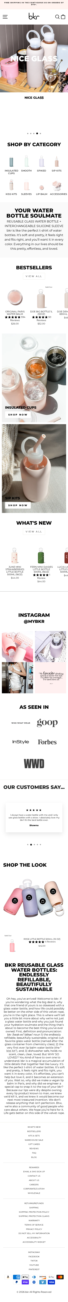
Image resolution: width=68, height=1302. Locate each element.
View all (34, 276)
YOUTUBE (34, 1265)
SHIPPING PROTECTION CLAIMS (34, 1216)
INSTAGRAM (34, 1252)
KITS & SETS (34, 1135)
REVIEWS (34, 1148)
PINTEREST (34, 1269)
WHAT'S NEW (34, 1127)
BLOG (34, 1157)
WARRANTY (34, 1220)
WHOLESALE (34, 1193)
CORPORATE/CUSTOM (34, 1189)
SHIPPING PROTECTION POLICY (34, 1212)
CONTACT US (34, 1176)
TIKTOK (34, 1261)
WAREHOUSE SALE (34, 1140)
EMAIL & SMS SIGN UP (34, 1171)
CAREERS (34, 1184)
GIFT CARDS (34, 1144)
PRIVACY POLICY (34, 1229)
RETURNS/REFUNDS (34, 1203)
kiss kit (10, 1051)
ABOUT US (34, 1180)
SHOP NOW (33, 118)
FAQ (34, 1153)
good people (48, 1106)
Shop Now (18, 414)
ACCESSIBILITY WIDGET (34, 1242)
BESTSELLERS (34, 1131)
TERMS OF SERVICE (34, 1225)
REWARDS (34, 1167)
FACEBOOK (34, 1256)
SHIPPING (34, 1207)
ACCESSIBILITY (34, 1237)
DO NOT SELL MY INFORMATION (34, 1233)
